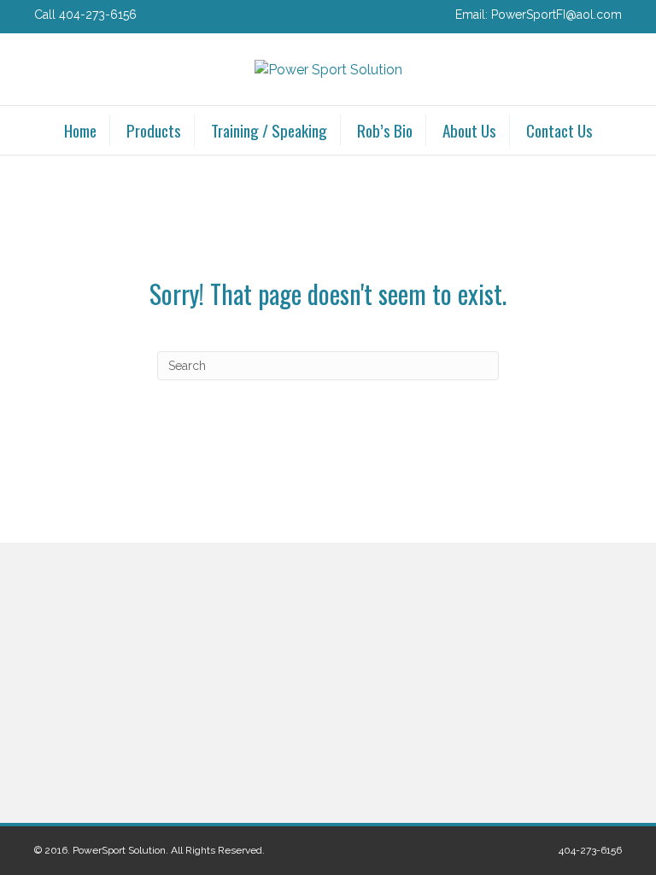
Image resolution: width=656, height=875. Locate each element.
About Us (469, 130)
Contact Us (559, 130)
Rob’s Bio (385, 130)
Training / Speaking (269, 130)
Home (80, 130)
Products (153, 130)
